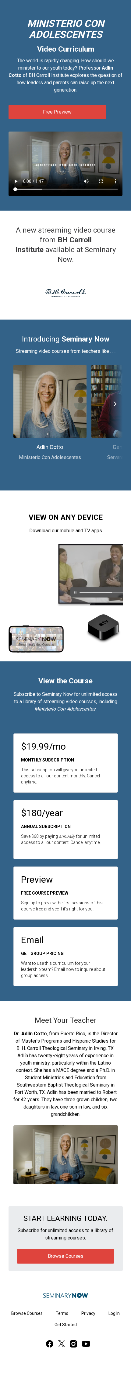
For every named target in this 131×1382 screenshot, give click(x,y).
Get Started (66, 1324)
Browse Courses (27, 1313)
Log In (114, 1313)
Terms (62, 1313)
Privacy (88, 1313)
